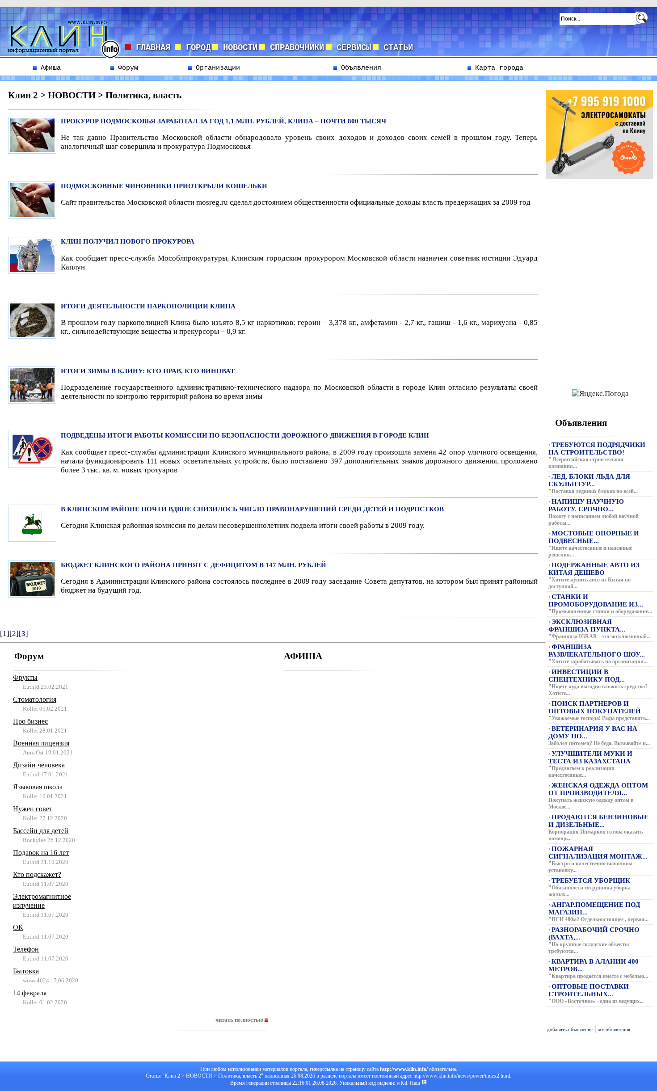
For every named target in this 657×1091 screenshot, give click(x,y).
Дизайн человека (39, 765)
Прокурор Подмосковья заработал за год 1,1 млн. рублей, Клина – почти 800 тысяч (223, 121)
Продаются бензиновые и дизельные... (598, 820)
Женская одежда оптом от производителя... (598, 789)
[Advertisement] (599, 270)
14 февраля (29, 993)
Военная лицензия (41, 743)
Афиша (49, 68)
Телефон (26, 949)
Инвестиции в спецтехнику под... (586, 675)
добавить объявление (570, 1029)
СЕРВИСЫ (351, 47)
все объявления (614, 1029)
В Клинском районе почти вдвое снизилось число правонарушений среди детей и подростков (252, 509)
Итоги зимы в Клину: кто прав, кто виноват (148, 371)
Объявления (359, 68)
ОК (18, 927)
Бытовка (26, 971)
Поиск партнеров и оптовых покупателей (594, 707)
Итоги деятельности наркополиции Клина (148, 306)
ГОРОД (196, 47)
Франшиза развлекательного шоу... (596, 650)
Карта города (497, 68)
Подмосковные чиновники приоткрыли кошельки (164, 186)
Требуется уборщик (591, 880)
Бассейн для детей (40, 830)
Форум (126, 68)
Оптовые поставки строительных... (588, 990)
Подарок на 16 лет (41, 852)
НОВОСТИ (237, 47)
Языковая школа (38, 787)
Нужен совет (32, 809)
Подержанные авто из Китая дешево (594, 568)
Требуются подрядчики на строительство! (596, 448)
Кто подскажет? (37, 874)
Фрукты (25, 677)
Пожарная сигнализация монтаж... (598, 852)
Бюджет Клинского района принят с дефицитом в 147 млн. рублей (193, 565)
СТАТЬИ (396, 47)
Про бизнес (30, 721)
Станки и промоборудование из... (595, 600)
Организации (216, 68)
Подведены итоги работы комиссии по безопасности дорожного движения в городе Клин (245, 435)
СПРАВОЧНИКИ (294, 47)
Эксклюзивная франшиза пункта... (586, 625)
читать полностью (240, 1019)
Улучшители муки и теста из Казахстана (590, 757)
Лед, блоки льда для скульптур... (589, 480)
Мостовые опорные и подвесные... (593, 537)
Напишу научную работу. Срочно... (586, 505)
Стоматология (34, 699)
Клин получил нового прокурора (127, 241)
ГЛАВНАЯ (153, 48)
